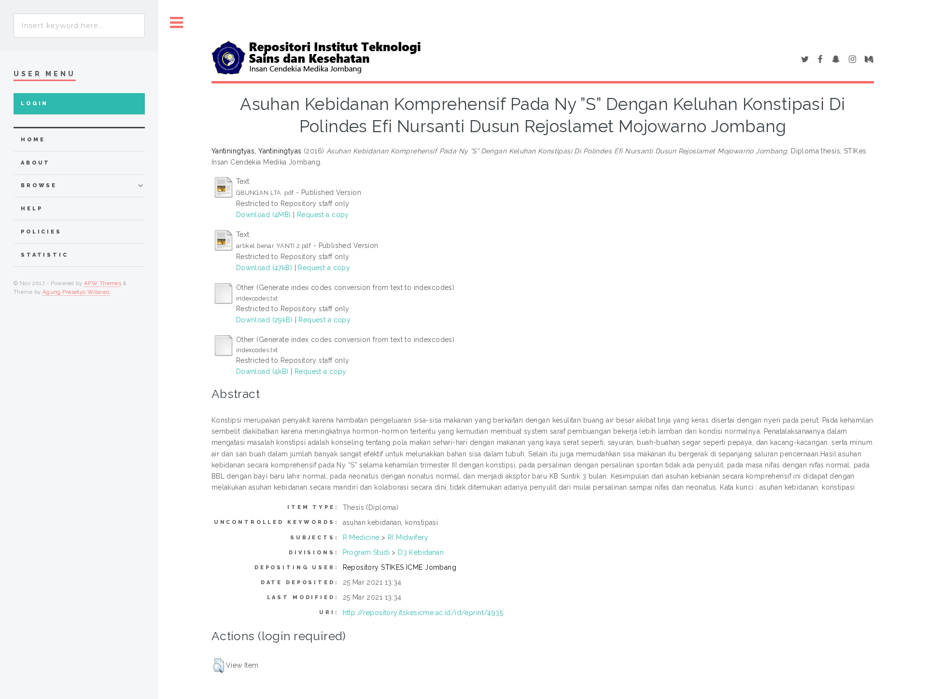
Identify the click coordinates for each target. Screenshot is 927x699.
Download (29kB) (264, 320)
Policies (41, 232)
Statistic (45, 255)
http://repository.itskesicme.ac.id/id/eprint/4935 (423, 613)
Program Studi (366, 552)
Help (31, 209)
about (35, 163)
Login (34, 103)
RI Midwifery (408, 537)
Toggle (176, 23)
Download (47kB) (264, 268)
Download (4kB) (262, 371)
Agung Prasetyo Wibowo (76, 291)
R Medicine (361, 537)
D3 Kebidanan (421, 552)
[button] (218, 665)
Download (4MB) (263, 215)
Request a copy (323, 215)
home (33, 140)
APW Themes (102, 283)
